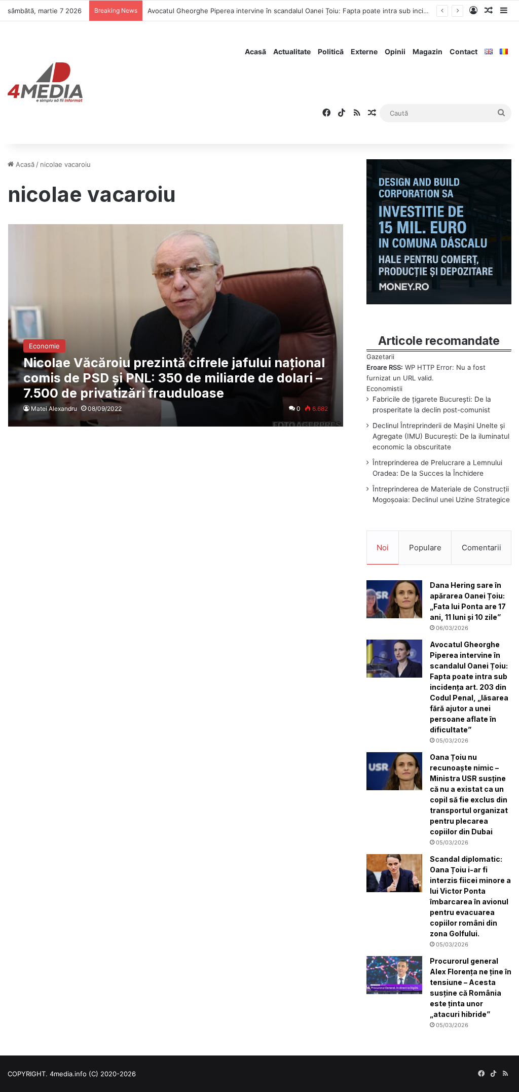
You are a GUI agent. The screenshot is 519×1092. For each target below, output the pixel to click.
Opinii (395, 51)
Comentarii (481, 547)
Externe (364, 51)
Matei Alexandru (54, 408)
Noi (383, 547)
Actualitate (292, 51)
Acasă (255, 51)
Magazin (427, 51)
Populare (425, 547)
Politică (331, 51)
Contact (463, 51)
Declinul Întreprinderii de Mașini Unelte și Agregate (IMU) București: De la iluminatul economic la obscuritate (441, 436)
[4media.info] (45, 82)
